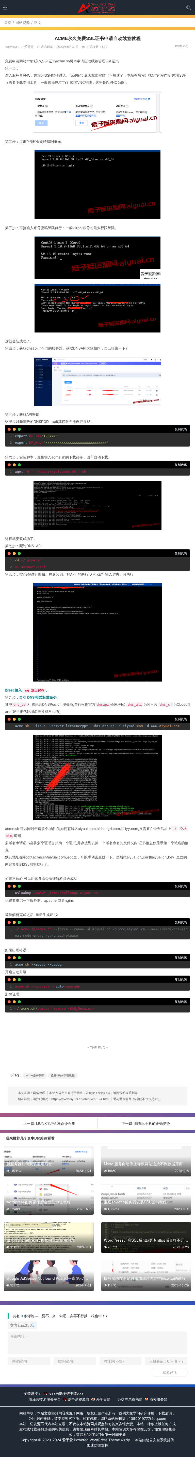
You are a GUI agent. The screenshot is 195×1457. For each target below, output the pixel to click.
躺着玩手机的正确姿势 (152, 1123)
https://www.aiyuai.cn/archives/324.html (80, 1099)
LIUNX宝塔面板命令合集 (55, 1123)
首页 (7, 22)
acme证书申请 (35, 1075)
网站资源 (22, 22)
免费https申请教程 (63, 1075)
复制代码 (181, 429)
